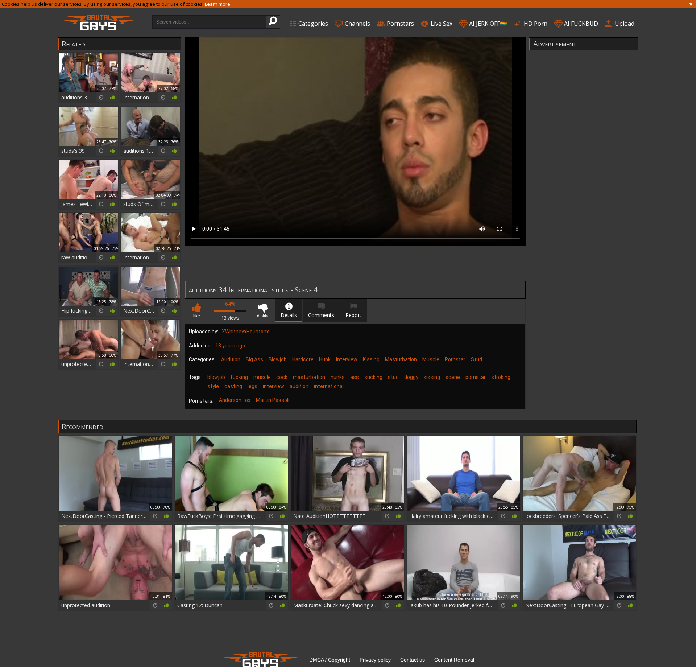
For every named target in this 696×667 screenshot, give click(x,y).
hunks (338, 377)
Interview (346, 359)
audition (299, 386)
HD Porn (534, 24)
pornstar (475, 377)
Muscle (430, 359)
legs (252, 386)
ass (354, 377)
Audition (230, 359)
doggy (411, 377)
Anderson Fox (234, 400)
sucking (373, 377)
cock (281, 377)
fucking (239, 377)
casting (233, 386)
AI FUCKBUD (580, 24)
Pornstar (455, 359)
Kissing (371, 359)
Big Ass (254, 359)
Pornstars (399, 24)
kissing (432, 377)
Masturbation (401, 359)
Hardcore (303, 359)
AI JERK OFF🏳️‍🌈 (487, 24)
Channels (356, 24)
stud (393, 377)
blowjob (216, 377)
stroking (500, 377)
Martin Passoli (272, 400)
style (213, 386)
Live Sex (440, 24)
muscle (262, 377)
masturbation (309, 377)
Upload (623, 24)
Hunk (325, 359)
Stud (476, 359)
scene (453, 377)
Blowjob (278, 359)
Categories (312, 24)
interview (273, 386)
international (329, 386)
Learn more (217, 4)
